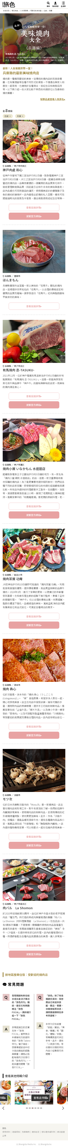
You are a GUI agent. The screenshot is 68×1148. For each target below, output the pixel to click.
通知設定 (35, 1131)
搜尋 (48, 6)
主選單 (63, 6)
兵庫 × (20, 116)
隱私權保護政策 (48, 1131)
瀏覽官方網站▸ (34, 216)
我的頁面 (55, 6)
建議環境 (16, 1131)
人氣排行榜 (53, 1043)
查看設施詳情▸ (34, 207)
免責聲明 (26, 1131)
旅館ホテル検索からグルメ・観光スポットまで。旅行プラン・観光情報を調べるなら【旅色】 (9, 4)
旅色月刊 (20, 1060)
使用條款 (6, 1131)
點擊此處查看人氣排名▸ (52, 99)
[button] (4, 1107)
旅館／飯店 (53, 1027)
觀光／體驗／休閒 (54, 1032)
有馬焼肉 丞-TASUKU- (15, 53)
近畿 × (7, 116)
